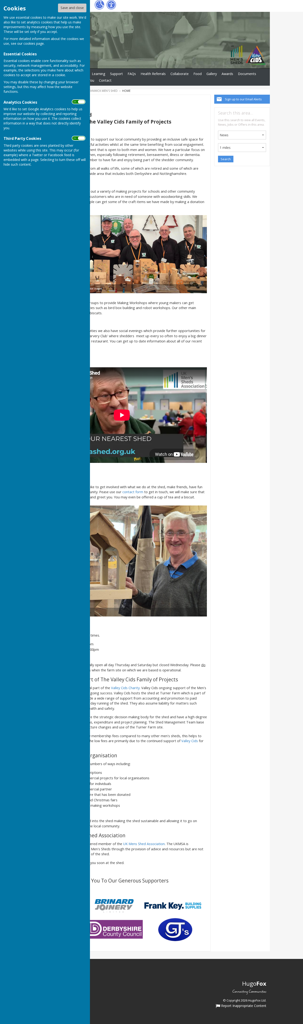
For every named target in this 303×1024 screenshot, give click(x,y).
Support (116, 73)
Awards (227, 73)
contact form (133, 492)
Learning (98, 73)
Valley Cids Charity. (125, 688)
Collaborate (179, 73)
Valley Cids (189, 741)
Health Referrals (153, 73)
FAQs (132, 73)
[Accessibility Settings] (111, 4)
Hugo (254, 983)
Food (197, 73)
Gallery (211, 73)
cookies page (33, 43)
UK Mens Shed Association (144, 844)
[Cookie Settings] (99, 4)
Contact (105, 80)
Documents (247, 73)
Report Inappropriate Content (243, 1006)
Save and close (72, 7)
